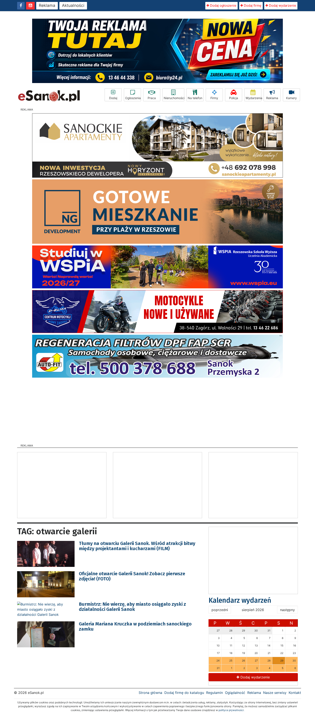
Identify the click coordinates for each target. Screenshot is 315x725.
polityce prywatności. (231, 710)
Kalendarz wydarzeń (239, 600)
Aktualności (73, 5)
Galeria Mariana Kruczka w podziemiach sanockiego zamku (135, 626)
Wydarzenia (253, 98)
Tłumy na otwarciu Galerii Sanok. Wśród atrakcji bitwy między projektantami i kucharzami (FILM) (137, 545)
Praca (152, 98)
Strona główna (150, 692)
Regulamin (214, 692)
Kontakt (295, 692)
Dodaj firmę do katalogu (184, 692)
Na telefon (195, 98)
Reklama (47, 5)
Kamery (291, 98)
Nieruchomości (174, 98)
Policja (233, 98)
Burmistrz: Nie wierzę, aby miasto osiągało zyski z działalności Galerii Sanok (132, 606)
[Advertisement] (157, 409)
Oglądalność (235, 692)
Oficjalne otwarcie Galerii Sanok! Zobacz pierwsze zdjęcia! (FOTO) (132, 576)
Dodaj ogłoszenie (222, 5)
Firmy (214, 98)
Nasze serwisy (274, 692)
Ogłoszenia (133, 98)
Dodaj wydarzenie (282, 5)
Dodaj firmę (252, 5)
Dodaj (113, 98)
